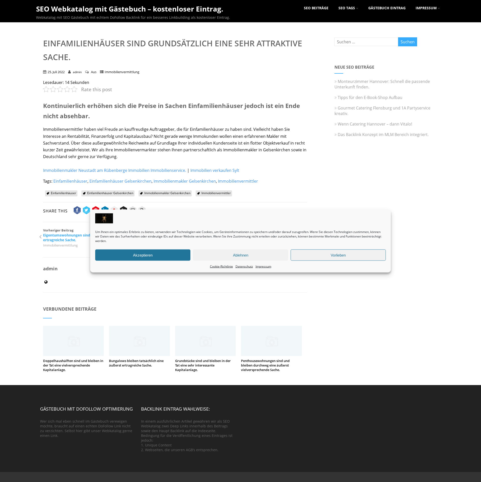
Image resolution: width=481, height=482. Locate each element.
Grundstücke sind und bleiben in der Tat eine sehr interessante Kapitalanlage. (203, 365)
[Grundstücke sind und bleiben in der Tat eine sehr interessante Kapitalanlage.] (205, 354)
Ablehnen (240, 255)
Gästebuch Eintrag (387, 8)
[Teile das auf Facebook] (77, 211)
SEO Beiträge (316, 8)
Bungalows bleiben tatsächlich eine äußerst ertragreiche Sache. (136, 363)
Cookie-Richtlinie (221, 266)
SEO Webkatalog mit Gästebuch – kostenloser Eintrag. (129, 9)
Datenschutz (244, 266)
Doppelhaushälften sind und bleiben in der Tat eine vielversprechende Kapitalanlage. (73, 365)
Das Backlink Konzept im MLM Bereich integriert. (383, 134)
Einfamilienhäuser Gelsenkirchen (120, 181)
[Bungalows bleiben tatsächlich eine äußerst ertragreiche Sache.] (139, 354)
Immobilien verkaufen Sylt (214, 170)
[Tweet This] (86, 211)
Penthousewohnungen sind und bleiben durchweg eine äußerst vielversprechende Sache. (265, 365)
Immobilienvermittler (238, 181)
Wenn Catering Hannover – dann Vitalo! (375, 124)
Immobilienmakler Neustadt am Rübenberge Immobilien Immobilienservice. (114, 170)
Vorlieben (338, 255)
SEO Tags (346, 8)
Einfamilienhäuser (70, 181)
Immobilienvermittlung (122, 72)
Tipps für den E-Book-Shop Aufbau (370, 97)
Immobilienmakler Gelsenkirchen (185, 181)
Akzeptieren (143, 255)
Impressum (263, 266)
